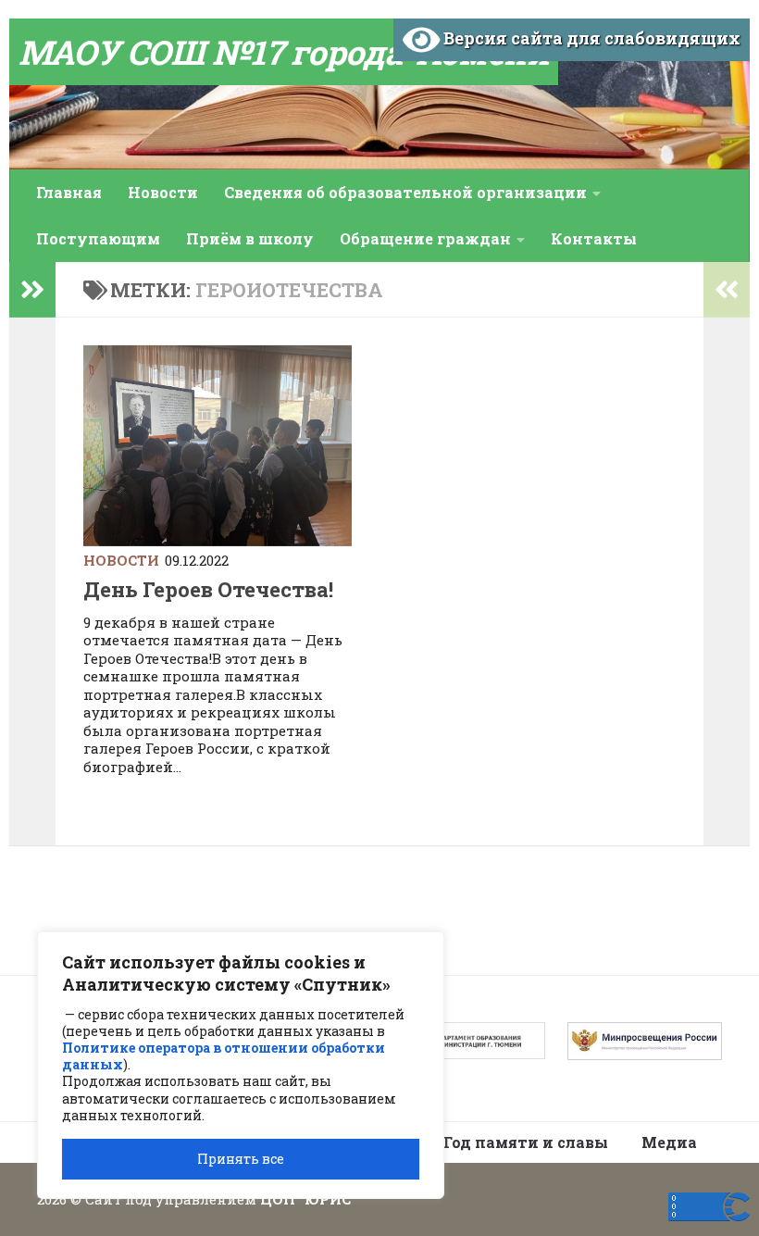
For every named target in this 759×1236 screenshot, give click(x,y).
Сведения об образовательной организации (405, 192)
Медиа (669, 1142)
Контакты (594, 238)
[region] (240, 1065)
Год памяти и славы (525, 1142)
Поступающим (98, 238)
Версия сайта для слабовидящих (590, 38)
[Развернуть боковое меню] (32, 290)
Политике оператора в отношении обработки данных (223, 1056)
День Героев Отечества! (208, 589)
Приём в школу (250, 238)
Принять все (240, 1158)
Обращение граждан (425, 238)
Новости (163, 192)
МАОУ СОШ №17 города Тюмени (284, 52)
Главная (69, 192)
